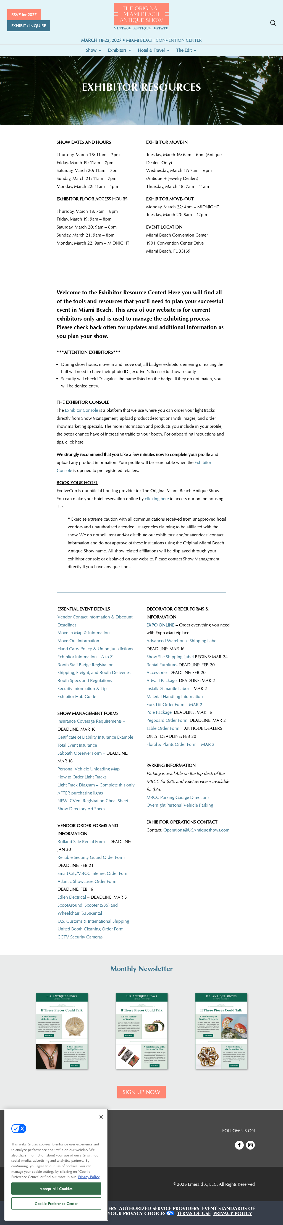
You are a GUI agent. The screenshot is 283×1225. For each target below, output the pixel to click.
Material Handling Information (174, 696)
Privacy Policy (88, 1176)
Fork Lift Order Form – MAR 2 (174, 704)
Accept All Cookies (56, 1188)
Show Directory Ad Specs (81, 808)
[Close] (101, 1117)
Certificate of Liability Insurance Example (95, 737)
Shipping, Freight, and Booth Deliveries (94, 672)
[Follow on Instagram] (250, 1145)
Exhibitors (117, 50)
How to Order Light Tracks (81, 777)
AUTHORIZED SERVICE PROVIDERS (159, 1209)
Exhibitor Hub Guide (76, 696)
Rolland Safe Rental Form (81, 841)
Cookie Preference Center (56, 1203)
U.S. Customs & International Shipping (93, 921)
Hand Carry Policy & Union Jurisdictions (95, 648)
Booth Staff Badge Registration (85, 664)
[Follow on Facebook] (239, 1145)
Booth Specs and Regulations (84, 680)
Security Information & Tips (82, 688)
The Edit (184, 50)
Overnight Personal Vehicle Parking (179, 805)
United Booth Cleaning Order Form (90, 929)
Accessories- (157, 672)
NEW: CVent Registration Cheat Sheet (92, 800)
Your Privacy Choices (137, 1214)
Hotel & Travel (151, 50)
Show (91, 50)
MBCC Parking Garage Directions (177, 797)
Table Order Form (162, 728)
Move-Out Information (78, 640)
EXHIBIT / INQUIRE (28, 25)
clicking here (157, 498)
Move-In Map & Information (83, 632)
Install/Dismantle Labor (167, 688)
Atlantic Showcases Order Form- (87, 881)
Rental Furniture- (161, 664)
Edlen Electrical (72, 897)
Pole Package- (179, 712)
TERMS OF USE (194, 1214)
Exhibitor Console (81, 410)
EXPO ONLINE (160, 625)
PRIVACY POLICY (232, 1214)
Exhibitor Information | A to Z (85, 656)
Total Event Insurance (77, 745)
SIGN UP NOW (141, 1092)
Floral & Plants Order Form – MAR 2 (180, 744)
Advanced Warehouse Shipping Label (182, 640)
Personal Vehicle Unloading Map (88, 769)
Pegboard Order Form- (167, 720)
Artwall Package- (180, 680)
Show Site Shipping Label (170, 656)
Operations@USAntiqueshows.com (196, 830)
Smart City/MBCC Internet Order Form (93, 873)
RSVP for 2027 (23, 14)
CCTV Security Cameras (80, 937)
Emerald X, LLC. (203, 1184)
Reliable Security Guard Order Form (91, 857)
